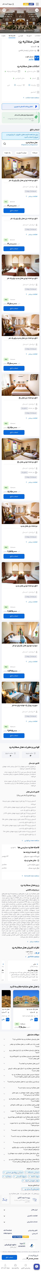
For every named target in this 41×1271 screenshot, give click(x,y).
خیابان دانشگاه (33, 1172)
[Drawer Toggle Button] (37, 4)
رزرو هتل (36, 1194)
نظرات (3, 36)
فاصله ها (12, 36)
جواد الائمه (35, 1176)
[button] (20, 1039)
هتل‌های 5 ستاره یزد (31, 1189)
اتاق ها (29, 36)
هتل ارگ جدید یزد (32, 1009)
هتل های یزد (26, 1194)
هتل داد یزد (5, 1009)
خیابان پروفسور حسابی (14, 1172)
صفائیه (8, 1176)
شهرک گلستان (21, 1176)
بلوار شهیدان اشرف (32, 1181)
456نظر (31, 59)
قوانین (20, 36)
